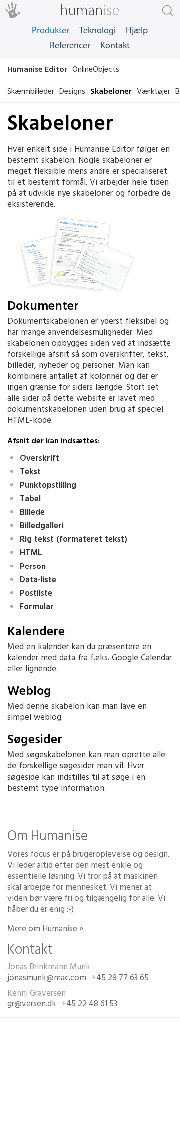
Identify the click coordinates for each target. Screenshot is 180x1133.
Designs (73, 91)
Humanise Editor (38, 69)
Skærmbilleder (31, 91)
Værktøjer (153, 91)
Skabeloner (111, 91)
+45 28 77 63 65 (120, 978)
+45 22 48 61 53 (90, 1004)
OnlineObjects (96, 69)
